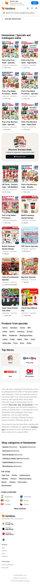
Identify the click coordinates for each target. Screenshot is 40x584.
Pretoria (13, 479)
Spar (19, 404)
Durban (14, 475)
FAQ (3, 548)
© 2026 (20, 575)
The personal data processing (20, 581)
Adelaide (5, 479)
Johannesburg (25, 475)
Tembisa (12, 482)
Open (35, 3)
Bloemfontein (6, 485)
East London (22, 482)
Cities (3, 553)
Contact (4, 551)
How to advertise (7, 565)
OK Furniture (27, 404)
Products (5, 556)
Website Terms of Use (20, 578)
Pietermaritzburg (25, 479)
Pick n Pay (13, 404)
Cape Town (5, 475)
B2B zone (5, 568)
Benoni (4, 482)
